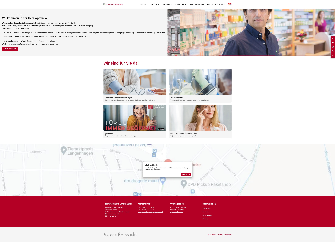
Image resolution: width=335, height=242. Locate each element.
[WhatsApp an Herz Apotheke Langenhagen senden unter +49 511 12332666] (333, 51)
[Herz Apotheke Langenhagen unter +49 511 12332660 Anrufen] (333, 55)
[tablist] (182, 4)
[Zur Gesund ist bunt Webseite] (120, 234)
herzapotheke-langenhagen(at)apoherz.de (150, 212)
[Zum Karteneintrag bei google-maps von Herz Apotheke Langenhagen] (333, 43)
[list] (216, 214)
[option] (216, 208)
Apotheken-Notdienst (176, 212)
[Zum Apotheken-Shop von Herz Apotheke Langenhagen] (333, 47)
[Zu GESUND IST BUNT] (229, 4)
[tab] (144, 4)
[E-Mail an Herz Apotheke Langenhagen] (333, 38)
